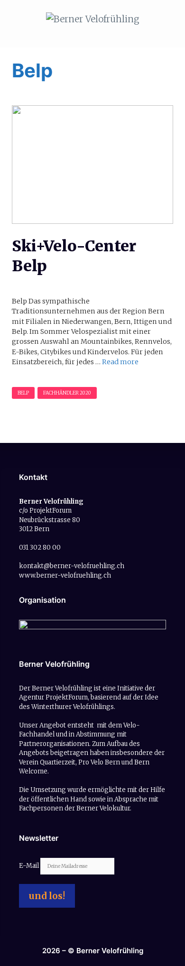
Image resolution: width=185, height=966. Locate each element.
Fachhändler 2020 (67, 393)
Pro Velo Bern (99, 762)
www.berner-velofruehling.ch (65, 575)
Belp (23, 393)
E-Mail (29, 866)
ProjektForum (67, 697)
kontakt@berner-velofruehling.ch (71, 566)
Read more (120, 362)
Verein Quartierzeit (47, 762)
